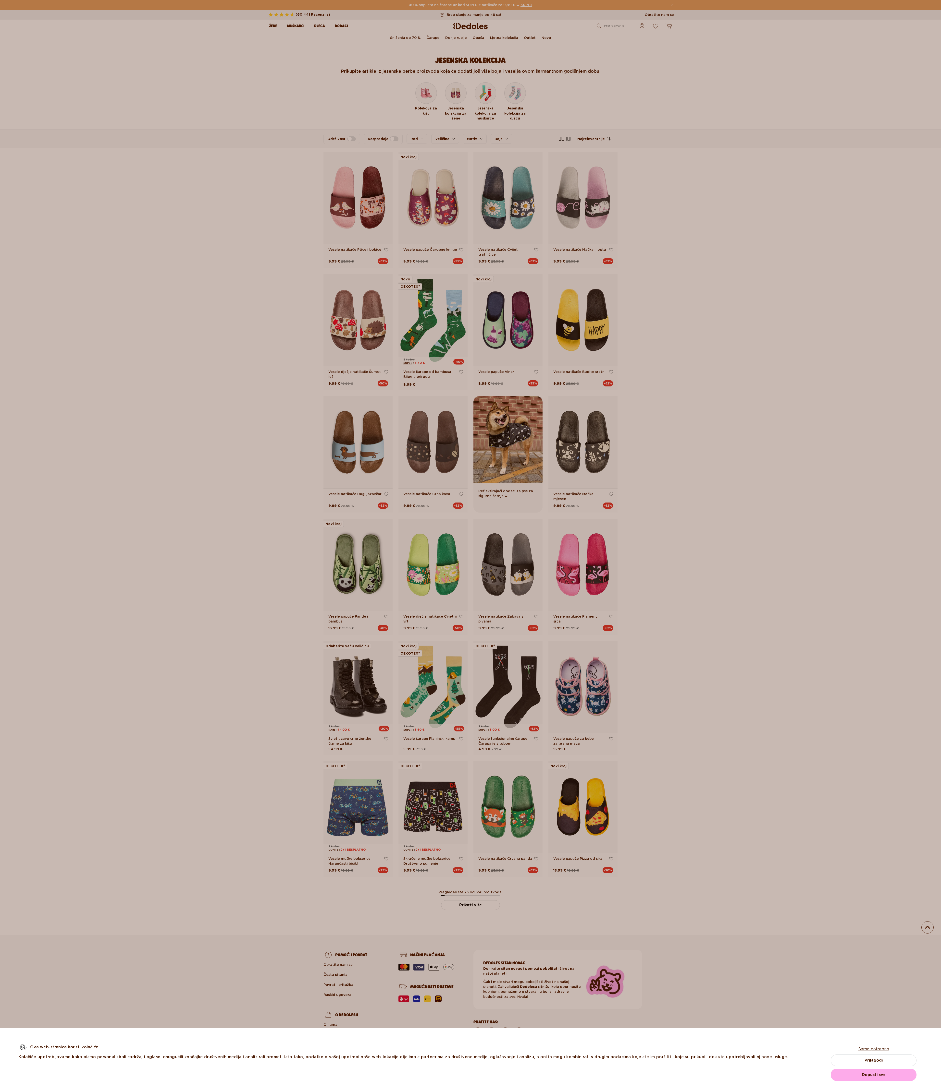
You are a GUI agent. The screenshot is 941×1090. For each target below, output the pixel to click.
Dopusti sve (874, 1074)
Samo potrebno (873, 1049)
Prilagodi (874, 1060)
